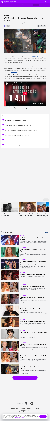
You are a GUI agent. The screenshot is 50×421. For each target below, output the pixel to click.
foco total (14, 72)
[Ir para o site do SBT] (31, 403)
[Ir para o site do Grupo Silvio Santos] (23, 403)
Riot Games (8, 57)
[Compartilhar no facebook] (41, 26)
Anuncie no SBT (14, 408)
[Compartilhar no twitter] (44, 26)
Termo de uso (36, 408)
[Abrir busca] (46, 1)
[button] (9, 210)
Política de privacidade (25, 408)
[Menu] (48, 1)
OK (43, 416)
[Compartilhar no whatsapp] (38, 26)
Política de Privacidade (19, 417)
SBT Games (6, 15)
